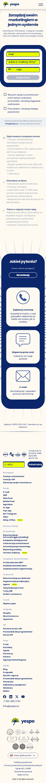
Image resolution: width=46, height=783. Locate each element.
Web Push (8, 498)
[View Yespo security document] (24, 454)
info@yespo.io (11, 123)
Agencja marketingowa (14, 660)
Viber (5, 517)
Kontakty (7, 647)
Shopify (7, 613)
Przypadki (8, 672)
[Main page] (11, 4)
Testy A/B (7, 591)
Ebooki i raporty (11, 675)
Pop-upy (7, 510)
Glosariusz (8, 681)
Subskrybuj (35, 464)
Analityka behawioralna (14, 565)
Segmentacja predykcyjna (16, 581)
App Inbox (8, 504)
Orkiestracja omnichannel (16, 543)
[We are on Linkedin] (10, 696)
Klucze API (8, 635)
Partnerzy (8, 653)
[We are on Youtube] (23, 696)
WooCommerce (11, 616)
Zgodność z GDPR (23, 768)
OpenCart (8, 619)
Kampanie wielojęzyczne (15, 540)
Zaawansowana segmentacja (17, 568)
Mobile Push (9, 501)
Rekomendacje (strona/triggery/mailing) (15, 536)
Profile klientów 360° (13, 562)
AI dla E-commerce (12, 594)
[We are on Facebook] (4, 696)
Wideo (6, 691)
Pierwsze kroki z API (12, 628)
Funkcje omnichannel (13, 476)
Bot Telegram (10, 513)
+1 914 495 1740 (11, 701)
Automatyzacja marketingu (16, 546)
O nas (6, 644)
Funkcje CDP (9, 479)
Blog (5, 669)
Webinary (8, 688)
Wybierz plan (9, 603)
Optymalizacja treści (13, 588)
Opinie (6, 650)
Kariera (6, 656)
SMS (5, 495)
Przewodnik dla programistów (17, 631)
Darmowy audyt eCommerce (17, 482)
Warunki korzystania (23, 772)
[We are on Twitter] (16, 696)
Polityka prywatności (23, 762)
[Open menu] (40, 4)
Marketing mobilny (12, 549)
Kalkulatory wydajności (14, 685)
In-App (6, 507)
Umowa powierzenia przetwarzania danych (23, 765)
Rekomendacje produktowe (16, 578)
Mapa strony (23, 775)
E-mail (6, 492)
